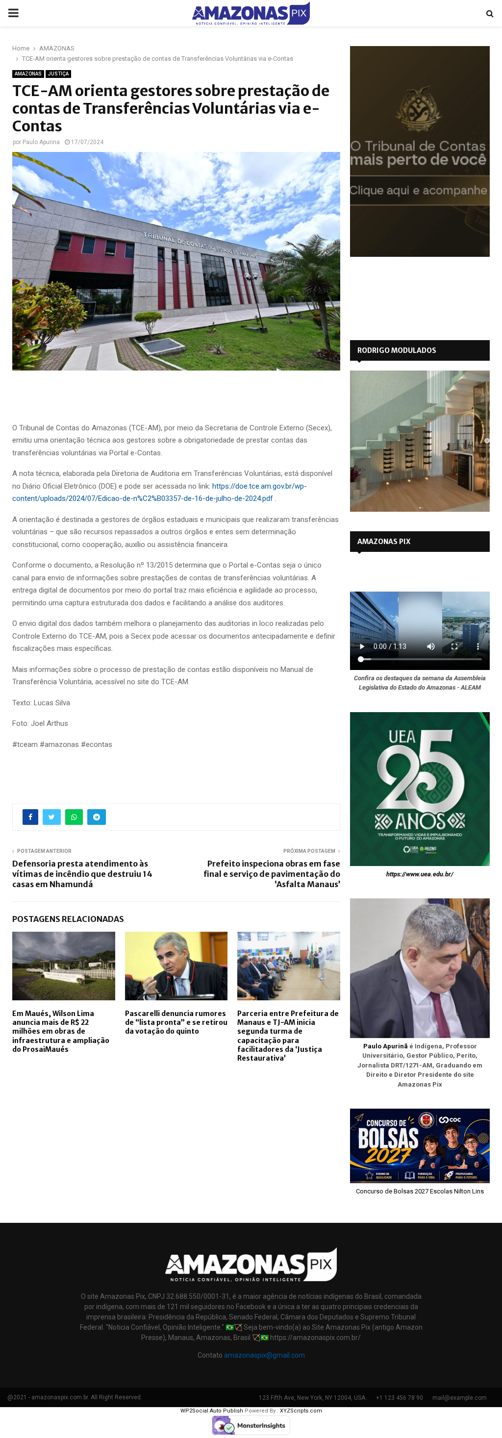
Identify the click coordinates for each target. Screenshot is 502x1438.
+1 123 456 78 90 (399, 1397)
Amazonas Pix (383, 541)
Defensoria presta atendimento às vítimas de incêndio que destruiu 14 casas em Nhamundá (82, 874)
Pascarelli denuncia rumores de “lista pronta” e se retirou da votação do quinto (176, 1022)
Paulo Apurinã (385, 1046)
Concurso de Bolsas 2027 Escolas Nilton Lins (420, 1191)
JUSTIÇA (58, 73)
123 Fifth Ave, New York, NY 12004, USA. (313, 1397)
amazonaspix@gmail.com (264, 1355)
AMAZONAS (28, 73)
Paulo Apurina (41, 142)
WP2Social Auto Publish (211, 1411)
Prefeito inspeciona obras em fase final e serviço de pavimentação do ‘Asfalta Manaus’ (271, 874)
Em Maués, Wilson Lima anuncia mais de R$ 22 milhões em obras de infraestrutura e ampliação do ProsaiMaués (60, 1031)
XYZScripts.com (301, 1411)
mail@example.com (459, 1397)
